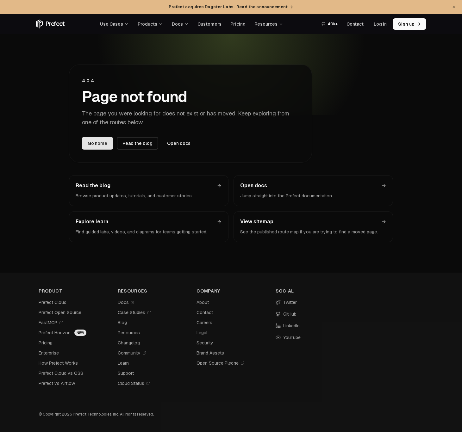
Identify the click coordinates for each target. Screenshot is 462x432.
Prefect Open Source (60, 312)
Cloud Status (131, 383)
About (203, 302)
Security (205, 343)
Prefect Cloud (52, 302)
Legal (202, 333)
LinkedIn (291, 326)
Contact (355, 24)
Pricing (238, 24)
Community (129, 353)
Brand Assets (210, 353)
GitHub (290, 314)
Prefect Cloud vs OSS (61, 373)
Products (147, 24)
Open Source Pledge (218, 363)
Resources (266, 24)
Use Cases (111, 24)
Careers (204, 322)
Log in (380, 24)
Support (126, 373)
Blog (122, 322)
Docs (177, 24)
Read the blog (137, 143)
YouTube (292, 337)
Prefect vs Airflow (57, 383)
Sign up (406, 24)
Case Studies (131, 312)
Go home (97, 143)
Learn (123, 363)
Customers (209, 24)
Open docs (178, 143)
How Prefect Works (58, 363)
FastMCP (48, 322)
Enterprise (49, 353)
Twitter (290, 302)
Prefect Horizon (55, 333)
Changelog (129, 343)
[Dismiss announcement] (454, 7)
